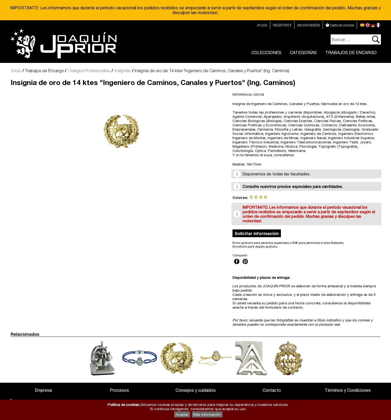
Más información (207, 414)
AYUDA (262, 25)
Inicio (16, 70)
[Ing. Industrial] (256, 197)
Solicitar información (257, 233)
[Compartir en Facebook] (236, 264)
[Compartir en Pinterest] (245, 264)
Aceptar (182, 414)
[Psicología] (265, 197)
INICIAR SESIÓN (308, 25)
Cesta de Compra (341, 25)
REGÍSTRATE (282, 25)
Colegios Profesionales (89, 70)
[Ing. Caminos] (251, 197)
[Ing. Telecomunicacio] (261, 197)
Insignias (122, 70)
